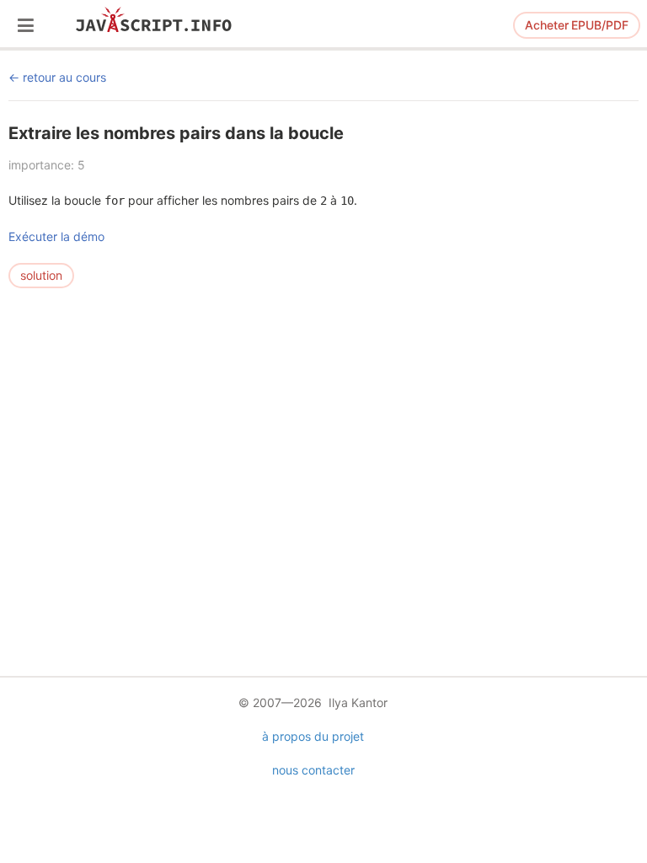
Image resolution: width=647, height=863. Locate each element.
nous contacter (313, 770)
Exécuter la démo (56, 236)
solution (41, 275)
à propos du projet (313, 736)
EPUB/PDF (576, 25)
